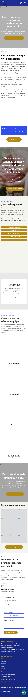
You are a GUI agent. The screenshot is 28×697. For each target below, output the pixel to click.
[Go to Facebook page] (2, 682)
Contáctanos (14, 139)
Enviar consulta (10, 632)
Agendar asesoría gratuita (15, 188)
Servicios (3, 663)
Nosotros (3, 661)
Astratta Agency (7, 691)
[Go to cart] (21, 3)
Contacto (3, 668)
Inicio (2, 658)
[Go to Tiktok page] (9, 682)
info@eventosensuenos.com (8, 591)
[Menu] (25, 3)
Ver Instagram (14, 547)
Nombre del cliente (9, 597)
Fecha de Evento (8, 612)
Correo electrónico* (9, 604)
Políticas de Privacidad (20, 687)
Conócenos (14, 38)
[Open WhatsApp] (23, 692)
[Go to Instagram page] (5, 682)
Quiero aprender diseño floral (15, 494)
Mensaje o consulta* (9, 620)
